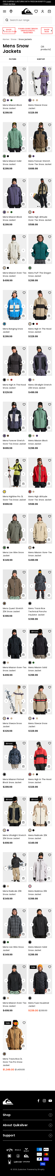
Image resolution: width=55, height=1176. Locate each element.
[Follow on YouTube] (50, 1101)
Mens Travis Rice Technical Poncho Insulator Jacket (37, 611)
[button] (4, 11)
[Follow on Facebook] (38, 1101)
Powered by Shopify (35, 1169)
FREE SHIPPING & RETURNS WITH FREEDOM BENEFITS (27, 2)
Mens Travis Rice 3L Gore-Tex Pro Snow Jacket (12, 1062)
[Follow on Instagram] (44, 1101)
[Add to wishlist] (24, 69)
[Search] (5, 20)
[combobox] (30, 20)
